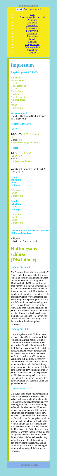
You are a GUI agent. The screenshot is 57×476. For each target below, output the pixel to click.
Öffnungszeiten (32, 47)
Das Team (32, 22)
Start (32, 14)
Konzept (32, 41)
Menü (19, 9)
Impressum (32, 36)
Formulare (32, 33)
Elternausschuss (32, 28)
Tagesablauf (32, 50)
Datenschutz (32, 25)
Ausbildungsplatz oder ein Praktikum (32, 18)
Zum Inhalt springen (28, 5)
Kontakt (32, 39)
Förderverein (32, 31)
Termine (32, 52)
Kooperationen (32, 44)
